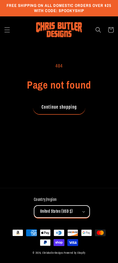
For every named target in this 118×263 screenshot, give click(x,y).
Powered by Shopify (74, 253)
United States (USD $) (56, 211)
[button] (7, 30)
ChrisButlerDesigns (52, 253)
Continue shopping (59, 107)
